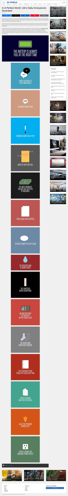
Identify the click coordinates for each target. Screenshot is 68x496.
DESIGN (35, 4)
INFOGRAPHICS (49, 4)
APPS (31, 4)
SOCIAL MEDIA (15, 4)
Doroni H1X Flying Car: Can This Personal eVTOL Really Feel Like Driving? (57, 177)
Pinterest (26, 489)
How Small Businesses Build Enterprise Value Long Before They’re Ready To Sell (57, 63)
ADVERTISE (55, 4)
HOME (4, 4)
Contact (5, 488)
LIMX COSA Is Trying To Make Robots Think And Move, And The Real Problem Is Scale (57, 132)
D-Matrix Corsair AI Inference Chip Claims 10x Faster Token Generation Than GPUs (58, 165)
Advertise (5, 489)
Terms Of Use (6, 491)
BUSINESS (20, 4)
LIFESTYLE (40, 4)
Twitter (26, 488)
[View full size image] (25, 48)
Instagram (26, 490)
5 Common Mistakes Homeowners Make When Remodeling (56, 189)
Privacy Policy (6, 490)
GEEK (44, 4)
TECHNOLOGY (9, 4)
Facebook (26, 487)
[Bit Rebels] (11, 2)
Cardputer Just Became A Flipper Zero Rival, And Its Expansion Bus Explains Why (55, 479)
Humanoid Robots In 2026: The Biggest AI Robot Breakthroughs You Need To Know (57, 108)
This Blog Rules (9, 465)
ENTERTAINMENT (26, 4)
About (5, 487)
